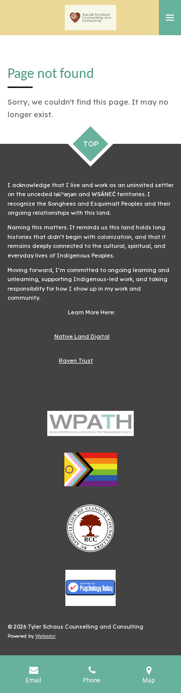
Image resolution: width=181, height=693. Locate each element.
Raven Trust (76, 360)
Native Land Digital (82, 336)
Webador (45, 636)
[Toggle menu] (170, 17)
